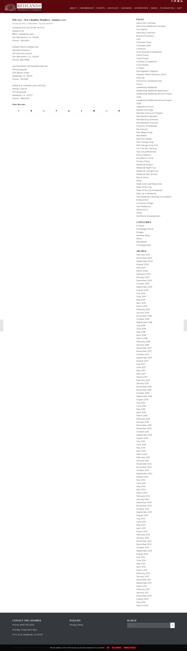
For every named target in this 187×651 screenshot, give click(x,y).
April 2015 (141, 451)
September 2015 (144, 435)
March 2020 (142, 271)
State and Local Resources (149, 184)
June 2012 (141, 560)
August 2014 (142, 477)
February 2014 (143, 496)
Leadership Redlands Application (152, 90)
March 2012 (141, 570)
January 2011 (142, 592)
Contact (140, 68)
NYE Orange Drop (145, 142)
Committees (142, 65)
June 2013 (141, 522)
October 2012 (142, 547)
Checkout (141, 49)
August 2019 (142, 290)
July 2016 (140, 403)
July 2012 (140, 557)
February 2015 (143, 457)
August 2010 (142, 599)
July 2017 (140, 364)
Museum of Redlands (146, 126)
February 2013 (143, 534)
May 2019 (140, 300)
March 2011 (141, 586)
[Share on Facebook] (18, 111)
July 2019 (140, 293)
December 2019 (144, 280)
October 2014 (142, 470)
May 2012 (140, 564)
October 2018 (142, 319)
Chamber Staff (143, 45)
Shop (138, 180)
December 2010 (144, 596)
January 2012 (142, 576)
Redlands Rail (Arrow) (146, 174)
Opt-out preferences (146, 152)
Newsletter (33, 24)
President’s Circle (144, 158)
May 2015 (140, 448)
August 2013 (142, 515)
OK (108, 648)
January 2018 (142, 345)
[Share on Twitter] (31, 111)
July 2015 (140, 441)
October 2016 (142, 393)
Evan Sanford (47, 24)
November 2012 (144, 544)
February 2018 (143, 341)
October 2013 (142, 509)
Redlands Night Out (146, 168)
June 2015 (141, 444)
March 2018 (141, 338)
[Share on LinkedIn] (69, 111)
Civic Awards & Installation (149, 52)
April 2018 (141, 335)
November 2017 (144, 351)
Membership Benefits (146, 116)
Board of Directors (145, 36)
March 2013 (141, 531)
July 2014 (140, 480)
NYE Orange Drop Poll (147, 145)
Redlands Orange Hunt (147, 171)
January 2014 (142, 499)
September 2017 (144, 358)
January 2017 (142, 383)
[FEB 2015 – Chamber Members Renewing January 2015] (1, 325)
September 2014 (144, 473)
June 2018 (141, 329)
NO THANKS (116, 648)
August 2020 (142, 264)
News (139, 238)
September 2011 (144, 583)
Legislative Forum (145, 107)
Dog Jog (140, 78)
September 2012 (144, 551)
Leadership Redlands (146, 87)
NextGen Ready (144, 139)
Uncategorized (143, 245)
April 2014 (141, 489)
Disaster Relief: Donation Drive (151, 74)
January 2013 (142, 538)
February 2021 (143, 255)
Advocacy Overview (146, 33)
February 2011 (142, 589)
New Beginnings (144, 132)
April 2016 (141, 412)
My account (142, 129)
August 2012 (142, 554)
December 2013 (144, 502)
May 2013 (140, 525)
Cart (138, 39)
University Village (144, 203)
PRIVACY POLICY (130, 648)
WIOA (139, 213)
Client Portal (142, 55)
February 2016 (143, 419)
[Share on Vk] (94, 111)
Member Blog (143, 235)
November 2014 (144, 467)
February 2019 (143, 309)
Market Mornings (144, 110)
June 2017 (141, 367)
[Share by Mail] (119, 111)
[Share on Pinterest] (56, 111)
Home (139, 84)
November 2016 (144, 390)
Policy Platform (143, 155)
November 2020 (144, 258)
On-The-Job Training (146, 148)
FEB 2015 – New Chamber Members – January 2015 (39, 19)
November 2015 (143, 428)
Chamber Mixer (144, 42)
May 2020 (141, 267)
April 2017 (141, 374)
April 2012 (141, 567)
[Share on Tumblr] (81, 111)
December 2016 (144, 387)
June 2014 (141, 483)
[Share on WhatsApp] (44, 111)
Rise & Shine (142, 177)
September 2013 (144, 512)
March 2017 (141, 377)
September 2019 (144, 287)
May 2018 (140, 332)
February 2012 (143, 573)
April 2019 (141, 303)
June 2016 (141, 406)
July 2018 (140, 325)
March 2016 (141, 415)
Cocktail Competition (146, 61)
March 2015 (141, 454)
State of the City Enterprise (149, 190)
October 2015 (142, 432)
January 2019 (142, 313)
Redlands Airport (144, 164)
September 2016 (144, 396)
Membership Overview (147, 123)
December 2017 (144, 348)
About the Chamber (146, 23)
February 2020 (143, 274)
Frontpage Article (144, 229)
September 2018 (144, 322)
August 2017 (142, 361)
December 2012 (144, 541)
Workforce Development (148, 216)
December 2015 (144, 425)
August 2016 (142, 399)
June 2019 (141, 296)
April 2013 (141, 528)
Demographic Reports (147, 71)
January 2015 (142, 460)
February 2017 (143, 380)
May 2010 (140, 602)
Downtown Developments (149, 81)
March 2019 (141, 306)
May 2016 (140, 409)
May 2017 (140, 370)
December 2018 (144, 316)
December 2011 (143, 580)
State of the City (144, 187)
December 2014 (144, 464)
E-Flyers (140, 226)
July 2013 (140, 518)
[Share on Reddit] (106, 111)
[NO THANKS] (184, 648)
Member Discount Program (149, 113)
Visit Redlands (143, 206)
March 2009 (142, 605)
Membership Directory (147, 119)
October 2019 (142, 283)
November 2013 (144, 506)
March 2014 (142, 493)
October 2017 (142, 354)
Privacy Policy (143, 161)
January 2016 (142, 422)
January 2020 (143, 277)
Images (140, 232)
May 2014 (140, 486)
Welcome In (142, 210)
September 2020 (144, 261)
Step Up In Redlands (146, 193)
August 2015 (142, 438)
